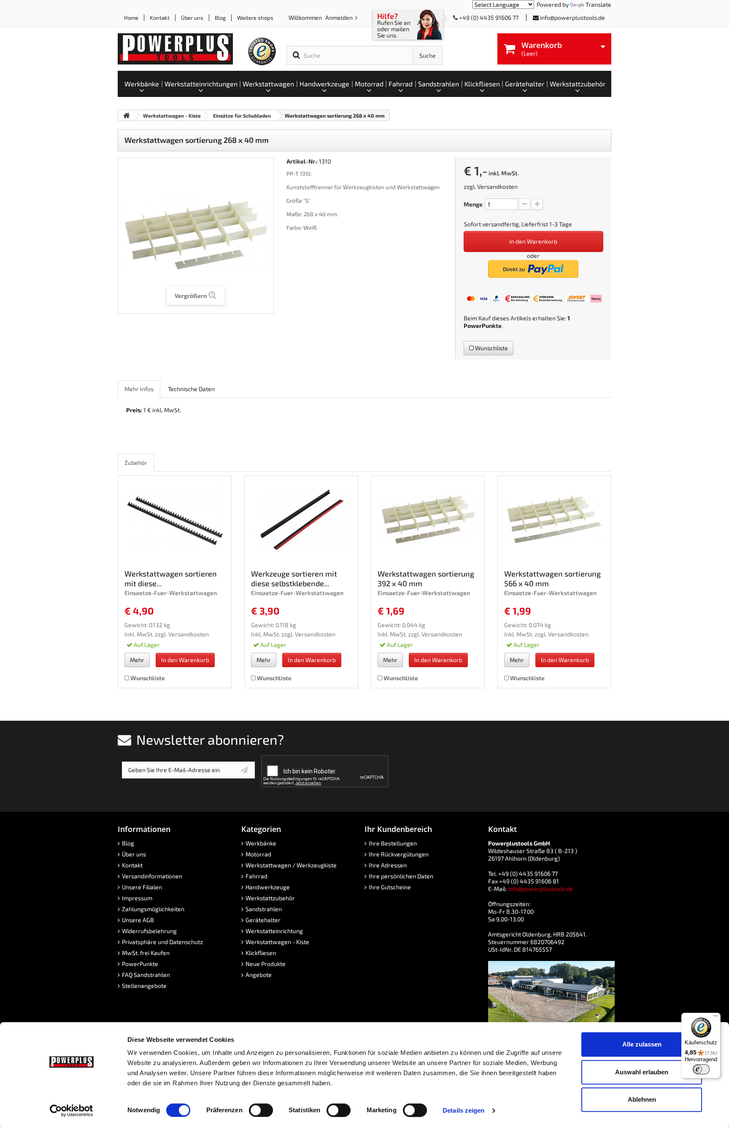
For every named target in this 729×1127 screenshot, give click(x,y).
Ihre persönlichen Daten (401, 876)
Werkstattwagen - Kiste (277, 941)
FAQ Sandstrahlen (146, 974)
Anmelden (339, 17)
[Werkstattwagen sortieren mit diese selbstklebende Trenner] (174, 520)
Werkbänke (261, 843)
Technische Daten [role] (191, 388)
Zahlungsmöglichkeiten (153, 908)
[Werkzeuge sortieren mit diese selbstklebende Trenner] (301, 520)
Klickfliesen (261, 952)
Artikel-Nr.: (302, 161)
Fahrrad (256, 876)
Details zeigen (463, 1110)
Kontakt (160, 17)
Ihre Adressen (388, 865)
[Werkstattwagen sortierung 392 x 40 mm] (428, 520)
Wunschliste (491, 348)
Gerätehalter (263, 919)
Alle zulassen (642, 1044)
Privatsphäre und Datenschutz (162, 941)
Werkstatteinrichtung (274, 930)
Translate (598, 4)
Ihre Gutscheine (390, 887)
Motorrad (258, 854)
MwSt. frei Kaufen (146, 952)
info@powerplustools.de (572, 17)
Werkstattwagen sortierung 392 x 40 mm (426, 578)
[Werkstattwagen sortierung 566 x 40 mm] (554, 520)
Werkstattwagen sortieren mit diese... (170, 578)
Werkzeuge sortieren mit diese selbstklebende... (294, 578)
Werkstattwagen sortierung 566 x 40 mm (552, 578)
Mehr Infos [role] (139, 388)
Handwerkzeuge (268, 887)
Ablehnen (642, 1099)
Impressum (137, 898)
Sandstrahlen (264, 908)
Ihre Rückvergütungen (399, 854)
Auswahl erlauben (641, 1072)
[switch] (261, 1110)
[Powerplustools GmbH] (182, 48)
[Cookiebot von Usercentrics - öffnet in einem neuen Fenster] (71, 1110)
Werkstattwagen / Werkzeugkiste (291, 865)
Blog (220, 17)
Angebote (259, 974)
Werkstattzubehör (270, 898)
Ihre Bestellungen (393, 843)
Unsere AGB (138, 919)
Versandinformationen (152, 876)
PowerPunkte (483, 325)
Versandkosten (497, 186)
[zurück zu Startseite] (127, 115)
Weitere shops (255, 17)
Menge (473, 204)
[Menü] (715, 1018)
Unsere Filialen (142, 887)
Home (131, 17)
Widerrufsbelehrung (149, 930)
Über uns (192, 17)
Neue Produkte (266, 963)
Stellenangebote (144, 985)
